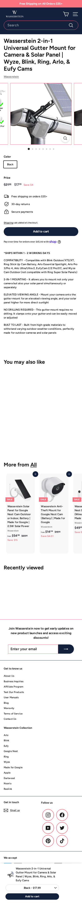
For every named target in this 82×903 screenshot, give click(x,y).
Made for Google (13, 767)
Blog (6, 703)
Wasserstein (11, 76)
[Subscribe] (66, 649)
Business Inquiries (13, 681)
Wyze (7, 762)
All (33, 464)
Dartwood (9, 778)
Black (10, 164)
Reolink (8, 789)
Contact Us (10, 719)
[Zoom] (65, 138)
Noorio (7, 783)
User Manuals (11, 697)
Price (7, 177)
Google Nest (11, 751)
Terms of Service (13, 713)
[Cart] (66, 14)
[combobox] (41, 25)
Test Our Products (14, 692)
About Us (9, 676)
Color (7, 156)
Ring (6, 756)
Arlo (6, 735)
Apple (7, 772)
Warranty (9, 708)
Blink (6, 740)
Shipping (8, 222)
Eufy (6, 746)
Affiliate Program (13, 686)
